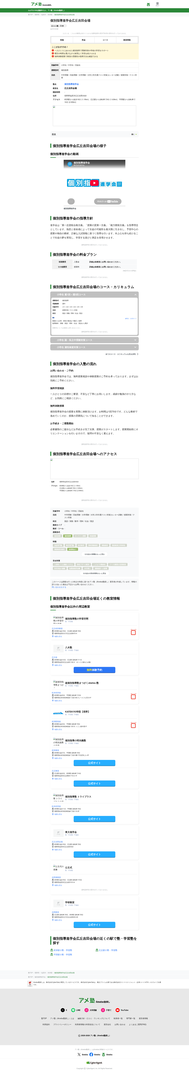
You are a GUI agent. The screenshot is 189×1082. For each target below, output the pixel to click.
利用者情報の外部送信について (87, 1024)
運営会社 (107, 1024)
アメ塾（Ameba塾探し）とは (62, 1018)
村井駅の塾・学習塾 (63, 950)
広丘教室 (55, 770)
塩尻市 (43, 14)
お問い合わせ (120, 1024)
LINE (78, 1010)
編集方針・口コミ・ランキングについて (94, 1018)
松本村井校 (56, 692)
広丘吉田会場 (57, 841)
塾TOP (30, 14)
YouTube (124, 1010)
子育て (108, 1010)
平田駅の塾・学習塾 (63, 954)
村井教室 (55, 750)
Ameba (85, 1054)
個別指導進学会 (71, 83)
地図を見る (58, 636)
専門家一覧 (130, 1018)
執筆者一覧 (118, 1018)
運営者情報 (143, 1018)
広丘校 (54, 657)
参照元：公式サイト (131, 318)
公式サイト (94, 763)
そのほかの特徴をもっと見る (94, 554)
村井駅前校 (56, 721)
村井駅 (50, 14)
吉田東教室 (56, 877)
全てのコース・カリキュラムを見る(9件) (121, 354)
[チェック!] (134, 633)
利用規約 (46, 1024)
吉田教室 (55, 912)
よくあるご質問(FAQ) (137, 1024)
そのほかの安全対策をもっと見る (94, 573)
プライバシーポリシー (62, 1024)
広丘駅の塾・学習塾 (108, 950)
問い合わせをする (59, 587)
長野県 (37, 14)
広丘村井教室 (57, 628)
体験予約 (94, 670)
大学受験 (93, 1010)
